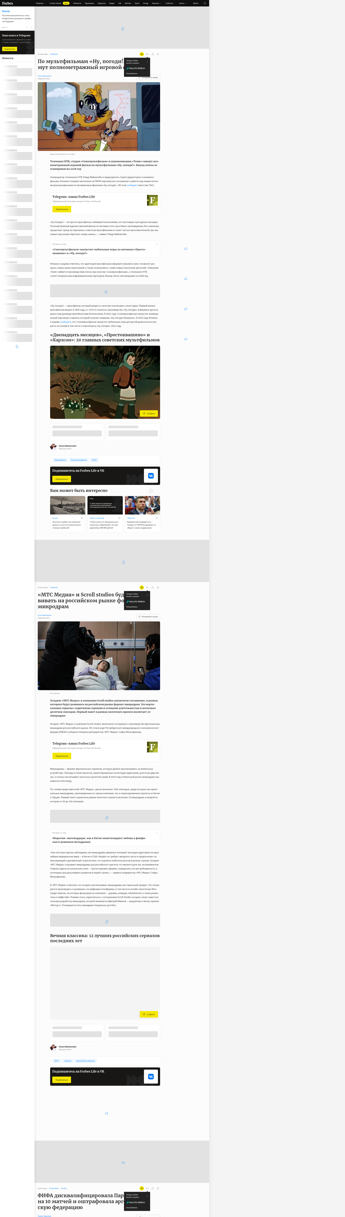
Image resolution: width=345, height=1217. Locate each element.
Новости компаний (97, 518)
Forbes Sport (132, 1119)
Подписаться (62, 209)
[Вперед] (164, 432)
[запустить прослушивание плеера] (147, 54)
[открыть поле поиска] (205, 3)
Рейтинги (77, 3)
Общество (131, 518)
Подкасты (102, 3)
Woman (128, 3)
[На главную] (7, 3)
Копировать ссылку (150, 77)
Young (145, 3)
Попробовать (131, 73)
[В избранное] (82, 518)
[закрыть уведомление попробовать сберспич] (147, 62)
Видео (112, 3)
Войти (195, 3)
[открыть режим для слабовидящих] (142, 54)
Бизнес (55, 518)
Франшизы (89, 3)
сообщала (65, 321)
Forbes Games (59, 3)
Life (119, 3)
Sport (137, 3)
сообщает (132, 185)
